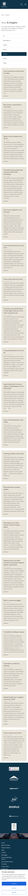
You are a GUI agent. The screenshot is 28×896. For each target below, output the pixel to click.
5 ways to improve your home (12, 733)
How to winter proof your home (13, 279)
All (3, 36)
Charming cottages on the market (14, 453)
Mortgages (4, 855)
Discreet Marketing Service (6, 858)
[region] (14, 883)
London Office (5, 866)
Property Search (5, 847)
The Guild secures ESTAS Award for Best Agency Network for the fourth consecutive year (13, 311)
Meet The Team (5, 845)
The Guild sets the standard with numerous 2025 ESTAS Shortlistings (13, 172)
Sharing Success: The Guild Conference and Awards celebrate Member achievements (14, 563)
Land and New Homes (7, 861)
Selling (4, 63)
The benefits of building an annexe (14, 632)
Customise (14, 888)
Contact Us (4, 869)
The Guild (4, 864)
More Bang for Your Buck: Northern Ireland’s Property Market (12, 525)
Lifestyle (5, 45)
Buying (4, 49)
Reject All (14, 892)
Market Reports (6, 40)
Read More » (6, 96)
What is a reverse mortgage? (12, 600)
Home (2, 15)
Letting (4, 58)
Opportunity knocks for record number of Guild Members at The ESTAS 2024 (13, 386)
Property (5, 54)
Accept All (14, 883)
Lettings (3, 852)
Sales (2, 850)
